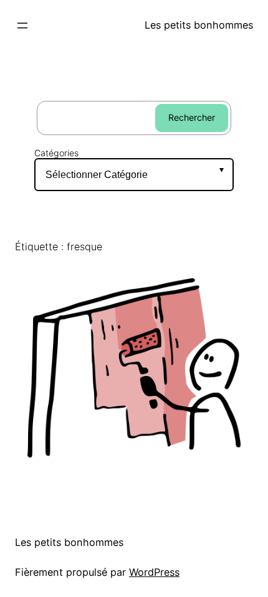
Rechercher (191, 117)
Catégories (56, 153)
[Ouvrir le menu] (22, 25)
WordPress (154, 572)
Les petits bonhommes (199, 25)
